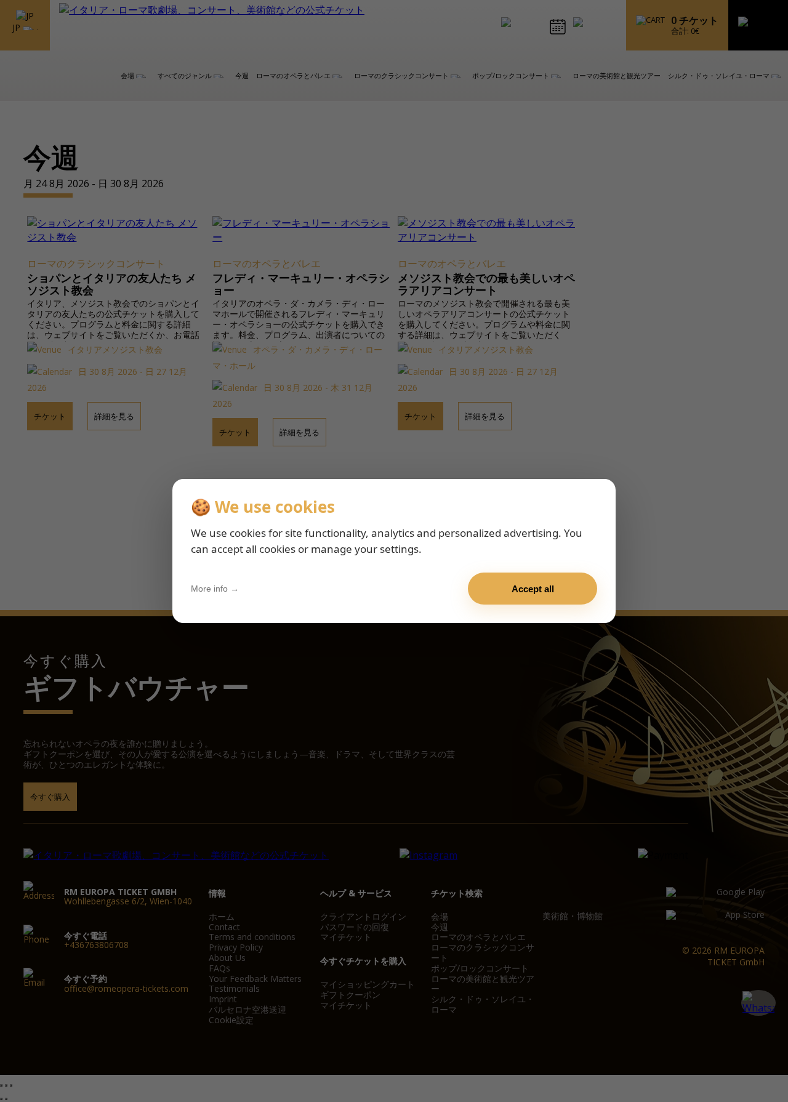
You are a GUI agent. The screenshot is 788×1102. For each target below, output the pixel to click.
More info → (215, 588)
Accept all (533, 589)
